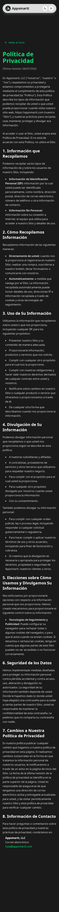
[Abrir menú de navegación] (51, 8)
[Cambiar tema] (44, 8)
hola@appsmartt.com (18, 846)
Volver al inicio (16, 42)
